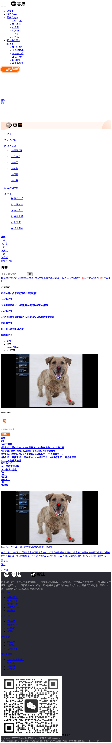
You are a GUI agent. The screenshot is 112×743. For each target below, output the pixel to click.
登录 (3, 236)
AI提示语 (39, 278)
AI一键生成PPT (93, 278)
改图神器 (47, 278)
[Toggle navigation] (2, 6)
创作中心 (7, 261)
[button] (10, 147)
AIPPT (32, 278)
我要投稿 (5, 434)
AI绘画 (55, 278)
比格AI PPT (6, 278)
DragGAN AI (13, 347)
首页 (9, 341)
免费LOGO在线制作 (73, 278)
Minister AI (24, 278)
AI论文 (15, 278)
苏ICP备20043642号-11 (54, 738)
